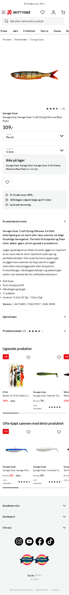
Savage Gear (37, 39)
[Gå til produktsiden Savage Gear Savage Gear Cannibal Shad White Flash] (47, 450)
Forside (7, 39)
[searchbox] (36, 21)
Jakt (15, 30)
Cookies (55, 589)
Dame (57, 30)
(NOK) (34, 575)
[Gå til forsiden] (18, 12)
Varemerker (20, 39)
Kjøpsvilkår (42, 589)
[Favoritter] (43, 12)
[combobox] (33, 21)
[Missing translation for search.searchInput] (5, 21)
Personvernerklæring (21, 589)
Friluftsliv (29, 30)
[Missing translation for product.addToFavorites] (7, 182)
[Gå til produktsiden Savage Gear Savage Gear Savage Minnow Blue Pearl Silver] (16, 450)
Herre (44, 30)
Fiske (4, 30)
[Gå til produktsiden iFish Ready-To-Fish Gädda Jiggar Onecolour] (16, 375)
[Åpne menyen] (3, 12)
